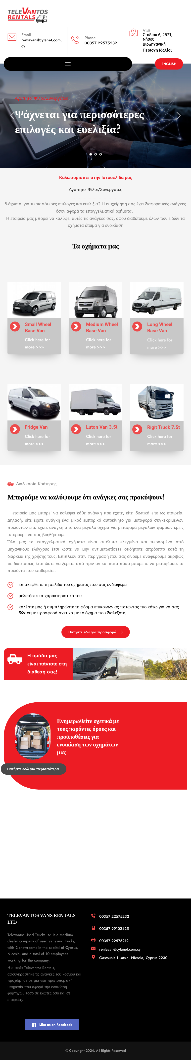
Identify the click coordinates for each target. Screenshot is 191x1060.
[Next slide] (178, 116)
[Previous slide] (12, 116)
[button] (68, 64)
